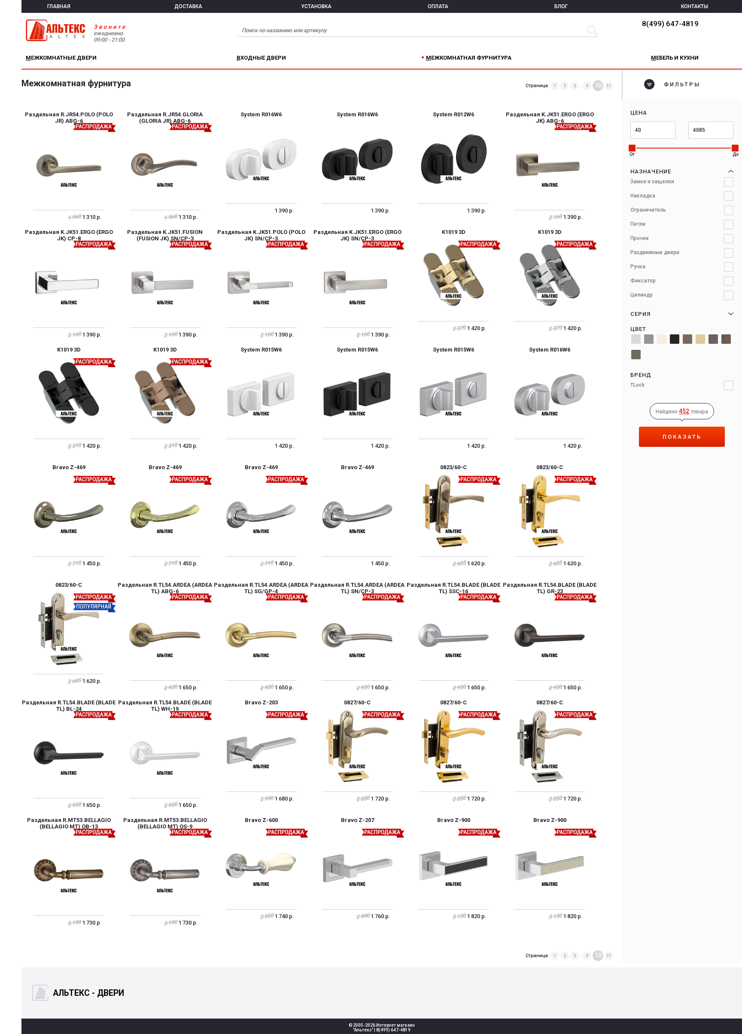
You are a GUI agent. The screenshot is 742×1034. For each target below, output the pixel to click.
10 (598, 85)
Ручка (637, 267)
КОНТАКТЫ (694, 6)
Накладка (642, 196)
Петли (637, 224)
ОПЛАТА (438, 6)
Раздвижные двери (654, 252)
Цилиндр (641, 295)
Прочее (639, 238)
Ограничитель (648, 210)
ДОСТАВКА (188, 6)
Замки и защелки (652, 182)
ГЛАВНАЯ (58, 6)
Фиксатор (643, 281)
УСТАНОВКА (316, 6)
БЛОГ (561, 6)
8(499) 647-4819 (670, 23)
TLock (637, 385)
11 (609, 86)
